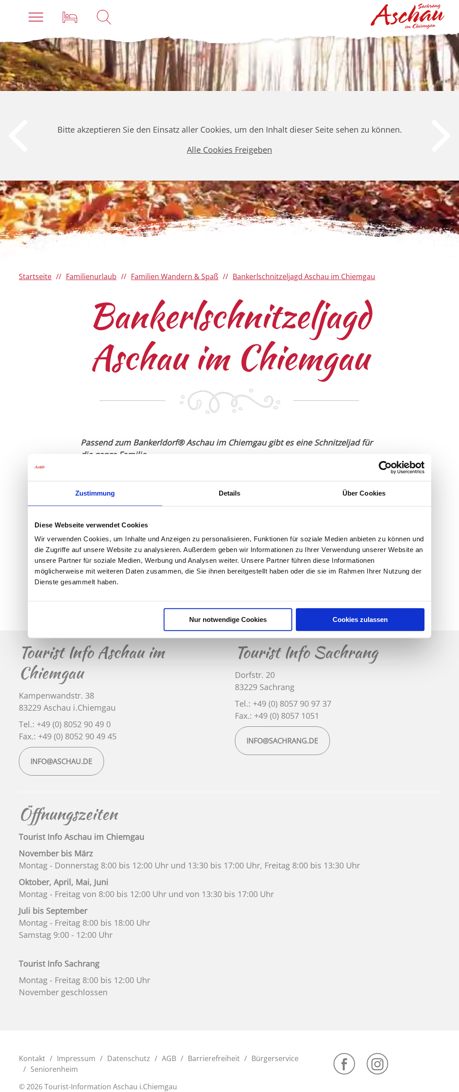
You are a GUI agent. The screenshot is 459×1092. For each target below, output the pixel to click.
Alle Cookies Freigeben (229, 149)
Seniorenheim (54, 1069)
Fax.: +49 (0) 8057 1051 (277, 715)
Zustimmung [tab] (95, 493)
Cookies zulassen (360, 619)
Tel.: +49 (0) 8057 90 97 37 (283, 703)
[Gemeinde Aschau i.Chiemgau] (408, 16)
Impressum (76, 1058)
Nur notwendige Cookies (228, 619)
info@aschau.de (61, 761)
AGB (169, 1058)
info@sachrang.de (282, 741)
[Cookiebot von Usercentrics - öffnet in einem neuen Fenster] (385, 467)
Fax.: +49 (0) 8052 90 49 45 (68, 736)
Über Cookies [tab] (363, 493)
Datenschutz (128, 1058)
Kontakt (32, 1058)
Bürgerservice (275, 1058)
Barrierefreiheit (214, 1058)
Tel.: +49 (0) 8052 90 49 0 (65, 724)
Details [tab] (230, 493)
